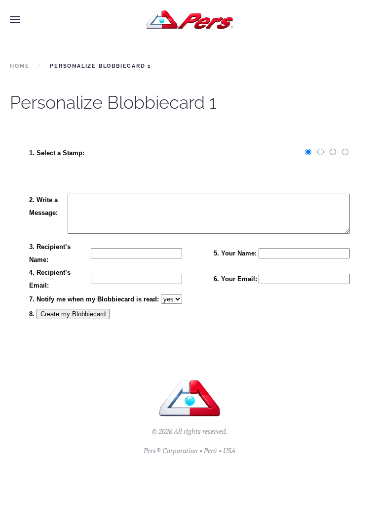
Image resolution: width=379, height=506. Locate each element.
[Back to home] (190, 20)
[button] (15, 20)
